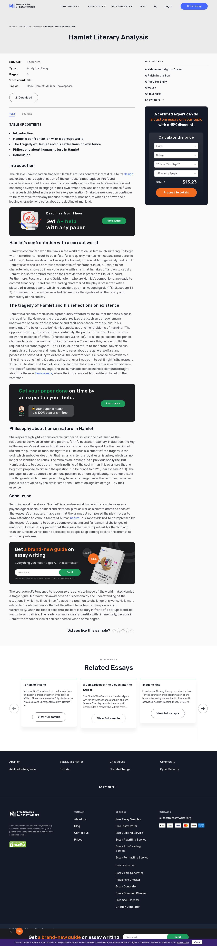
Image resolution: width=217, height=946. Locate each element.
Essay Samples (68, 6)
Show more (107, 786)
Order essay (194, 6)
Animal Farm (153, 93)
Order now (176, 192)
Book (30, 86)
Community (167, 761)
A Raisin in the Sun (157, 75)
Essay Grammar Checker (131, 893)
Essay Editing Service (129, 832)
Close (197, 942)
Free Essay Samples (128, 819)
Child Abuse (117, 761)
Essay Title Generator (129, 873)
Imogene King (151, 684)
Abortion (14, 761)
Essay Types (95, 6)
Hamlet (37, 26)
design (128, 174)
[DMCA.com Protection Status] (17, 846)
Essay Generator (126, 886)
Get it (70, 572)
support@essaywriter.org (175, 818)
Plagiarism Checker (128, 879)
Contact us (81, 832)
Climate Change (120, 769)
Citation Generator (128, 906)
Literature (24, 26)
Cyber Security (169, 769)
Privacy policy (68, 578)
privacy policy (183, 942)
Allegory (150, 87)
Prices (78, 839)
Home (12, 26)
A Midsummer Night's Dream (163, 69)
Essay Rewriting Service (131, 839)
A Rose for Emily (156, 81)
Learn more (113, 403)
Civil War (65, 769)
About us (80, 819)
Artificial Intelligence (22, 769)
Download (25, 97)
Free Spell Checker (127, 900)
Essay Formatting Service (132, 857)
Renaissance (43, 373)
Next (203, 708)
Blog (143, 6)
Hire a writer (114, 220)
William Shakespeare (59, 86)
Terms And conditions (50, 578)
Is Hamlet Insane (35, 684)
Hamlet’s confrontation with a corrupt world (48, 139)
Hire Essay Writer (121, 6)
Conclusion (21, 155)
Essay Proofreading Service (128, 848)
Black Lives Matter (71, 761)
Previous (14, 708)
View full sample (49, 717)
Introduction (23, 133)
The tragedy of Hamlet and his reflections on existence (57, 144)
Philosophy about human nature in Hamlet (46, 149)
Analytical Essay (38, 68)
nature (74, 518)
